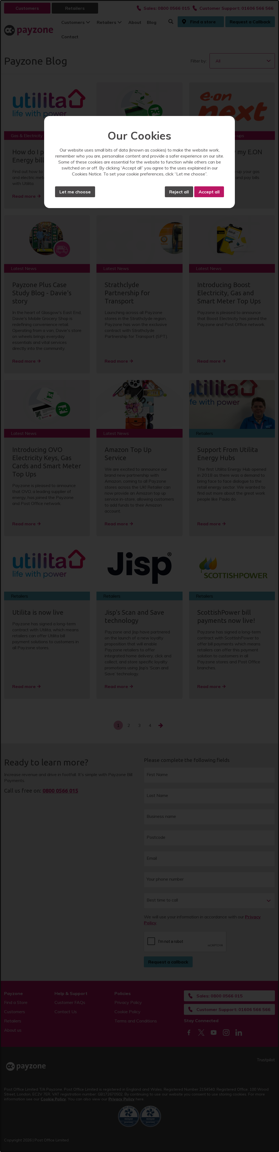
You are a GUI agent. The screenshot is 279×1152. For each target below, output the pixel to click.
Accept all (209, 191)
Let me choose (75, 191)
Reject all (179, 191)
